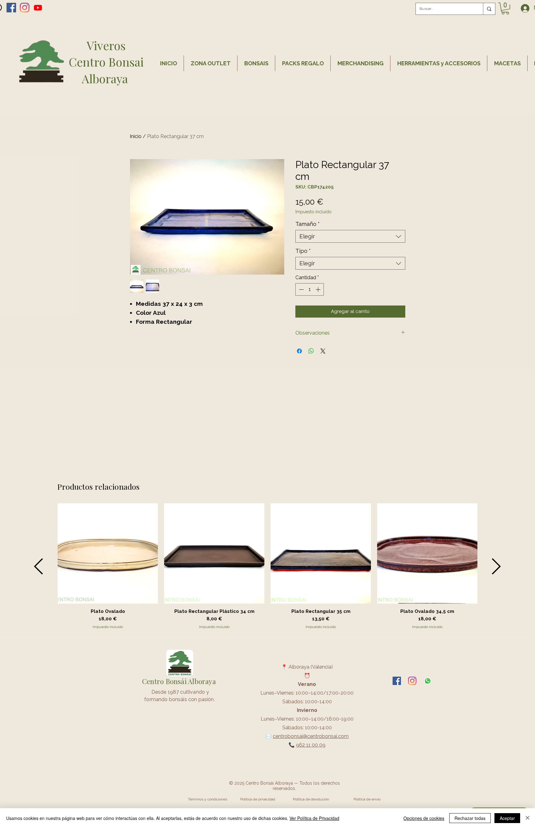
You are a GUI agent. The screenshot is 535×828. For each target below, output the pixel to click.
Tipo (303, 251)
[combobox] (350, 236)
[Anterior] (38, 566)
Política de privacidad (257, 799)
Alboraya (106, 78)
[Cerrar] (527, 818)
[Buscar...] (489, 9)
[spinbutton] (309, 289)
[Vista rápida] (108, 553)
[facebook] (11, 7)
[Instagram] (24, 7)
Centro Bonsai (106, 62)
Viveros (106, 45)
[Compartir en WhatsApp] (311, 351)
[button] (505, 8)
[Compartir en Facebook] (299, 351)
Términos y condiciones (207, 799)
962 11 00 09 (310, 745)
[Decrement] (300, 289)
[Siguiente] (496, 566)
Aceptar (507, 818)
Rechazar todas (470, 818)
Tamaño (307, 224)
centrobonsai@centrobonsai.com (311, 736)
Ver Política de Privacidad (314, 818)
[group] (267, 566)
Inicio (135, 136)
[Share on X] (323, 351)
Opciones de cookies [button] (423, 818)
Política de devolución (311, 799)
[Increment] (318, 289)
